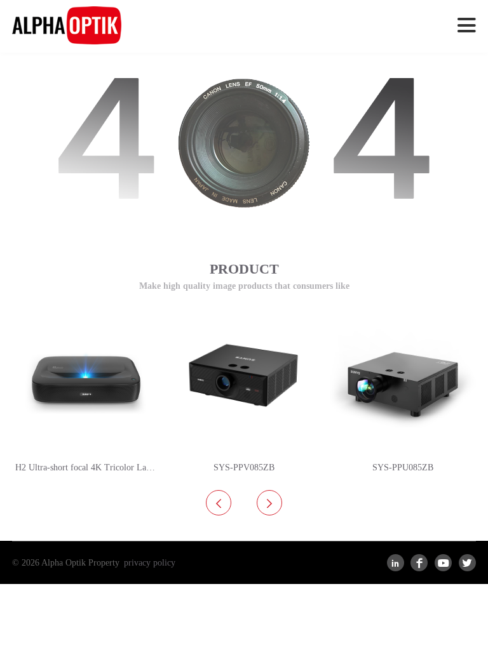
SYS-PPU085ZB (402, 467)
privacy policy (149, 562)
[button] (269, 502)
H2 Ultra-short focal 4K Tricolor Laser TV (86, 467)
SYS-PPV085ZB (244, 467)
